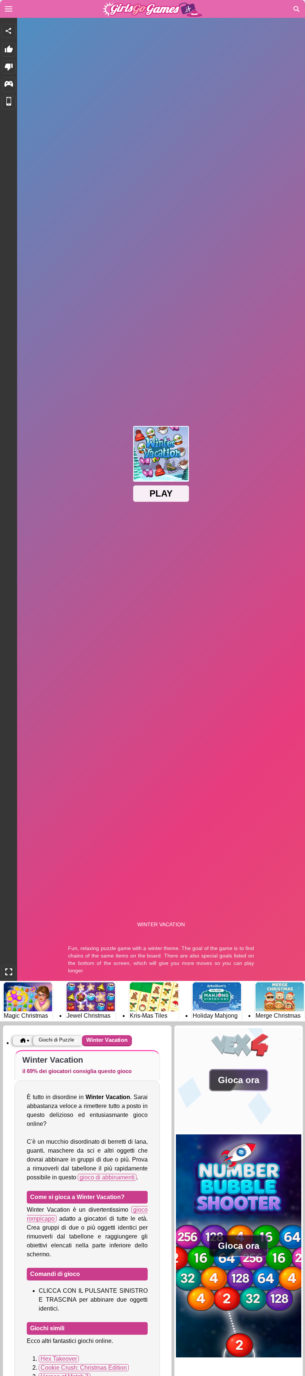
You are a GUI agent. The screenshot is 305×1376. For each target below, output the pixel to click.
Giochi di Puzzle (56, 1039)
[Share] (8, 31)
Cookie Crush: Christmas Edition (84, 1367)
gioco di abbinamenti (107, 1177)
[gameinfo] (9, 84)
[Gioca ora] (238, 1130)
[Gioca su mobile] (9, 103)
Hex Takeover (59, 1359)
